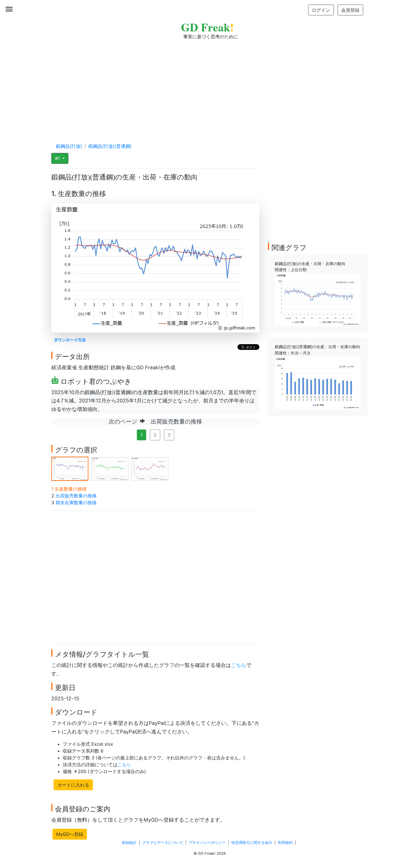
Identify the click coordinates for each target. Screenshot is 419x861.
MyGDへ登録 (69, 834)
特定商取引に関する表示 (251, 842)
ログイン (321, 10)
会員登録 (350, 10)
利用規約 (285, 842)
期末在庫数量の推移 (76, 502)
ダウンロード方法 (70, 339)
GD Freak (207, 27)
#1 (58, 158)
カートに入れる (73, 785)
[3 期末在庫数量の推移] (149, 468)
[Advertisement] (209, 86)
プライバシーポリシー (207, 842)
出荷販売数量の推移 (76, 496)
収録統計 (129, 842)
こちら (238, 665)
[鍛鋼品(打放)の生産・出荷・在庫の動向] (317, 299)
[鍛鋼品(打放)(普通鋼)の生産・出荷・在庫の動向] (317, 382)
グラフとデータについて (162, 842)
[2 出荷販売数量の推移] (109, 468)
